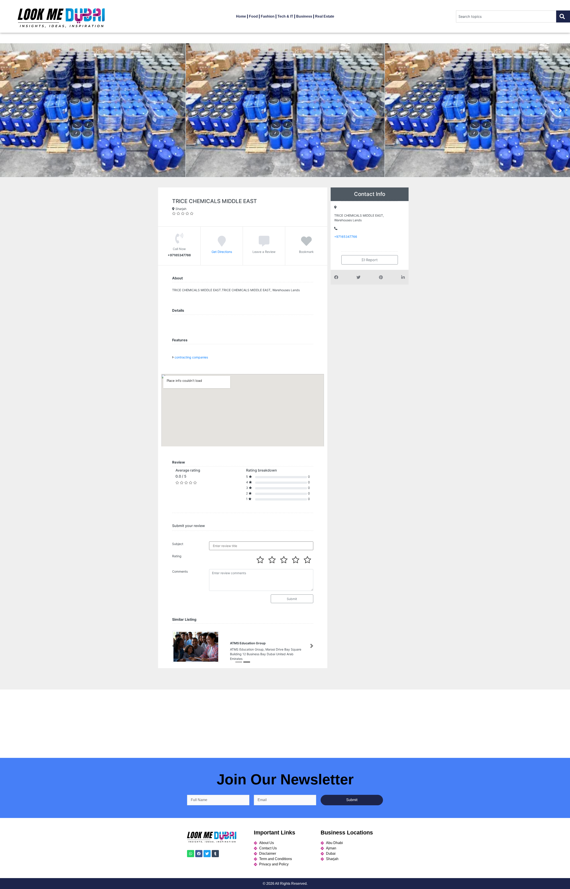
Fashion (268, 16)
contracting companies (191, 357)
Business (304, 16)
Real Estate (324, 16)
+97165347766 (345, 236)
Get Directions (222, 251)
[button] (173, 650)
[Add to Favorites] (306, 244)
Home (241, 16)
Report (371, 260)
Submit (292, 599)
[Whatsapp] (190, 862)
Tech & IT (285, 16)
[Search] (563, 16)
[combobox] (506, 16)
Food (253, 16)
